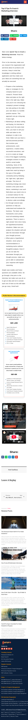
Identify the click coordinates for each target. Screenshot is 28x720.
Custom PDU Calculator (17, 683)
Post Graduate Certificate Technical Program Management (13, 693)
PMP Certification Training (6, 673)
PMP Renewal (4, 666)
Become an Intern (5, 716)
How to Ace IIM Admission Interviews (11, 563)
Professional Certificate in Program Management (11, 668)
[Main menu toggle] (25, 2)
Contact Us (13, 712)
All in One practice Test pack (7, 659)
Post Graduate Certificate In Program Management (12, 691)
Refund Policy (12, 714)
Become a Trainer (14, 716)
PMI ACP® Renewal (16, 681)
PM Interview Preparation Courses (8, 670)
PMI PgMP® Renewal (5, 681)
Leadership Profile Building (7, 699)
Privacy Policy (4, 714)
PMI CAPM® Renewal (6, 683)
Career (18, 712)
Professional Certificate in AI (7, 654)
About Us (7, 712)
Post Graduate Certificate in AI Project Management (12, 689)
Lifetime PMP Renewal (6, 661)
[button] (5, 35)
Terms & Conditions (21, 714)
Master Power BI (4, 656)
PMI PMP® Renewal (5, 679)
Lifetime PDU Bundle (16, 679)
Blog (2, 712)
